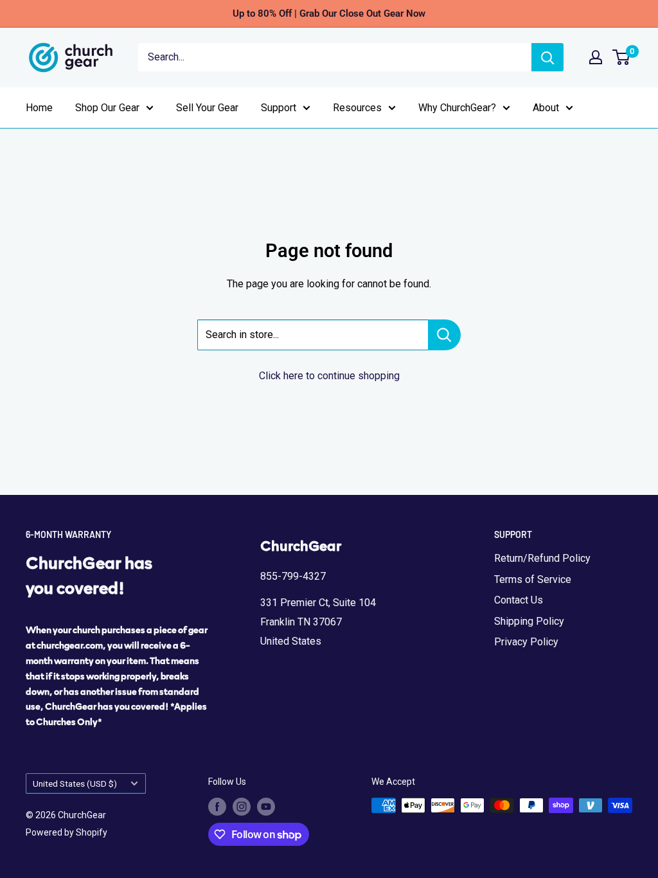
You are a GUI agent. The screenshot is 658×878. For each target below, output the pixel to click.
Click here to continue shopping (329, 376)
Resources (357, 108)
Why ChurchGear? (457, 108)
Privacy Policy (526, 642)
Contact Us (518, 600)
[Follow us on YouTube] (266, 807)
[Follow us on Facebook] (217, 807)
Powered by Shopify (66, 832)
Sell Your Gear (207, 108)
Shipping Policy (529, 621)
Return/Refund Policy (542, 558)
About (546, 108)
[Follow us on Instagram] (242, 807)
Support (278, 108)
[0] (622, 57)
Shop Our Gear (107, 108)
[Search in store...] (444, 334)
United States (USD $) (75, 783)
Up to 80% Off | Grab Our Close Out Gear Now (329, 13)
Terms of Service (532, 579)
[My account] (595, 57)
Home (39, 108)
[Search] (547, 57)
